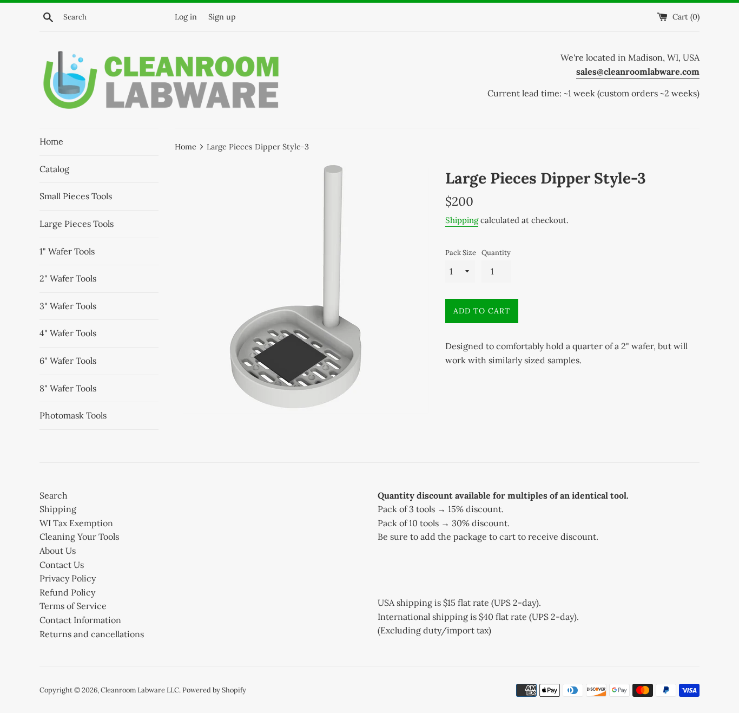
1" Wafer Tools (67, 251)
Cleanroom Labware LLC (140, 690)
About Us (57, 550)
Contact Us (61, 564)
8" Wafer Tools (67, 388)
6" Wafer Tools (67, 360)
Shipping (461, 220)
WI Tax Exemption (76, 523)
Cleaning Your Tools (79, 536)
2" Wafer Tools (67, 278)
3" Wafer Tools (67, 305)
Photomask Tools (73, 415)
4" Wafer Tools (67, 333)
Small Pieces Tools (75, 196)
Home (51, 141)
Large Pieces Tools (76, 223)
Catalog (54, 168)
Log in (186, 17)
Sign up (222, 17)
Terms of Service (73, 605)
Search (53, 495)
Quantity (496, 252)
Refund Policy (67, 592)
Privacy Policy (67, 578)
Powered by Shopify (214, 690)
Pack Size (460, 252)
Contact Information (80, 619)
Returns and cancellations (91, 634)
